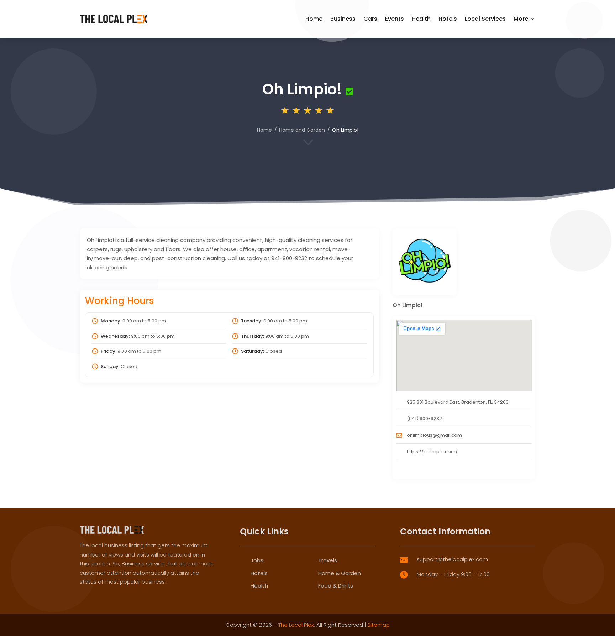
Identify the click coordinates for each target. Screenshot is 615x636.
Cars (370, 19)
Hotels (447, 19)
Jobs (257, 560)
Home (313, 19)
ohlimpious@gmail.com (434, 435)
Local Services (485, 19)
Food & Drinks (335, 585)
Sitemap (378, 625)
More (521, 19)
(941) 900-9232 (424, 418)
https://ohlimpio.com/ (432, 451)
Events (394, 19)
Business (343, 19)
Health (421, 19)
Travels (327, 560)
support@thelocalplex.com (452, 559)
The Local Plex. (296, 625)
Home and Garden (302, 130)
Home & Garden (339, 573)
